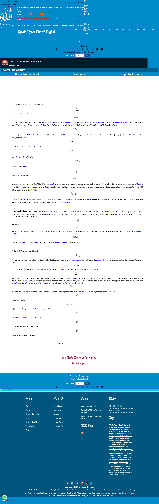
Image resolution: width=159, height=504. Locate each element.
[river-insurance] (8, 500)
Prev (76, 46)
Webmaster (57, 410)
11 (97, 49)
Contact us (57, 418)
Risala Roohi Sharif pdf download (78, 357)
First (71, 46)
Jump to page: (70, 55)
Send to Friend (114, 410)
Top (27, 406)
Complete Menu (59, 426)
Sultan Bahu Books (32, 414)
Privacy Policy (58, 422)
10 (92, 49)
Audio (28, 418)
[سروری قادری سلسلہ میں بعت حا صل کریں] (5, 65)
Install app (78, 363)
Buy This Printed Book (79, 379)
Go (87, 55)
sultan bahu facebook (88, 406)
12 (102, 49)
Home (28, 410)
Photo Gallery (30, 426)
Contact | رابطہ (14, 65)
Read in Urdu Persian (72, 52)
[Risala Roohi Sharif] (7, 390)
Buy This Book (89, 52)
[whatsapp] (4, 498)
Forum (28, 430)
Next (82, 46)
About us (57, 414)
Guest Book (58, 406)
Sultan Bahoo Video (32, 422)
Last (87, 46)
